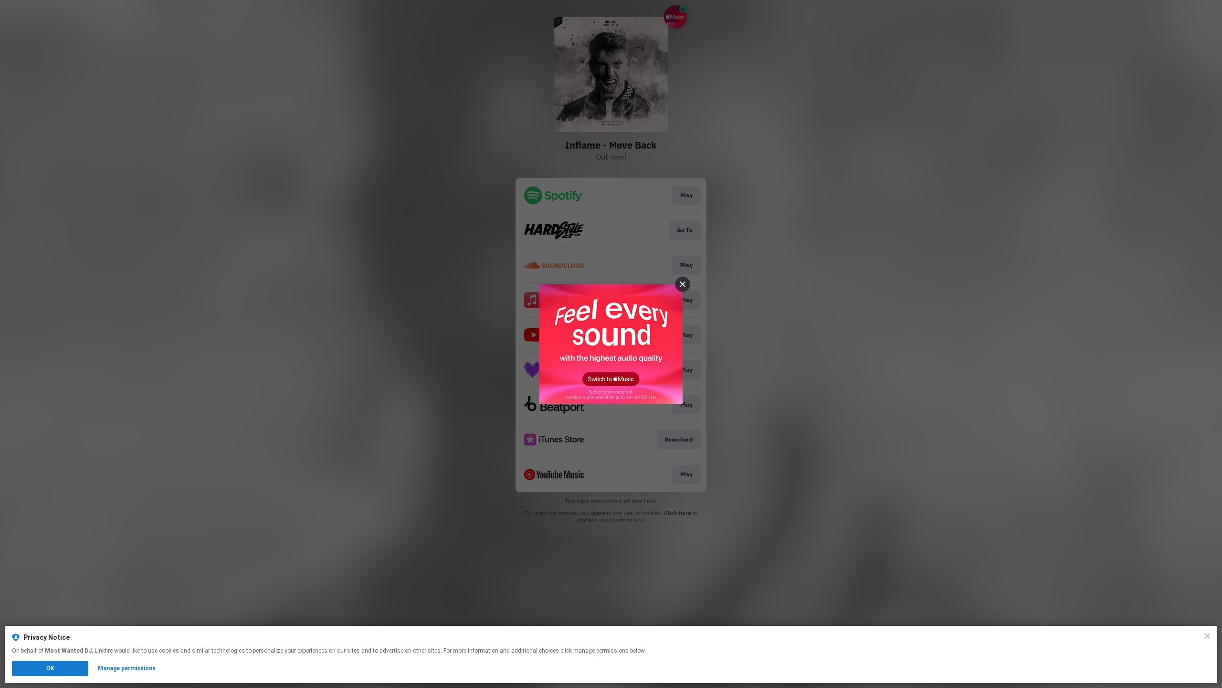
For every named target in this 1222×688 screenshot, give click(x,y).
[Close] (1207, 636)
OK (50, 668)
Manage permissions (127, 668)
